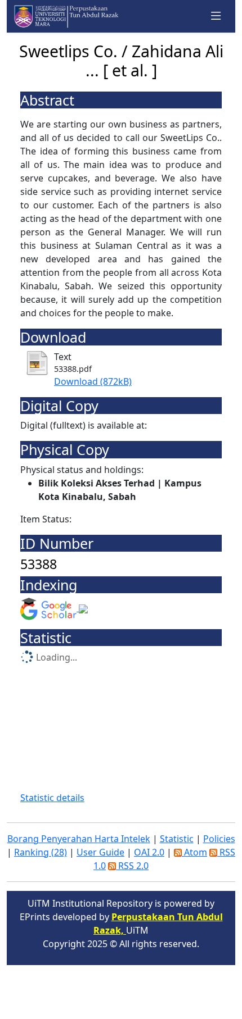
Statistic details (52, 797)
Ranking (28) (40, 852)
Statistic (177, 839)
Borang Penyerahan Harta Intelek (78, 839)
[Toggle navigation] (216, 16)
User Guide (100, 852)
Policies (219, 839)
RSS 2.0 (132, 865)
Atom (194, 852)
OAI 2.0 (149, 852)
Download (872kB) (93, 381)
